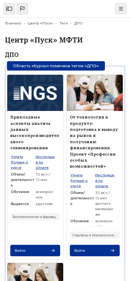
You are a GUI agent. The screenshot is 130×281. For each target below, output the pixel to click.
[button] (22, 9)
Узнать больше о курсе (19, 162)
